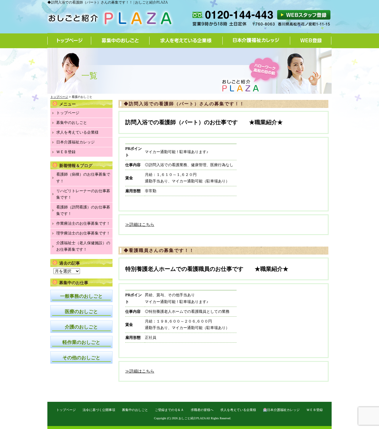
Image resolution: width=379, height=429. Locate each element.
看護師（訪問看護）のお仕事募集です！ (83, 210)
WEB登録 (310, 40)
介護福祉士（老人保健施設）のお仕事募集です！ (83, 246)
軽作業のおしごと (81, 342)
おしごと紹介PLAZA (192, 418)
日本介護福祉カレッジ (256, 40)
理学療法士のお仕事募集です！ (83, 233)
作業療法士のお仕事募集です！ (83, 223)
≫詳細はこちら (139, 224)
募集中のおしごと (120, 40)
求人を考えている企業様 (186, 40)
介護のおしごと (81, 326)
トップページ (69, 40)
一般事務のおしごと (81, 296)
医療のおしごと (81, 311)
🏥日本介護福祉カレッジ (281, 410)
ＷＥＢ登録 (66, 152)
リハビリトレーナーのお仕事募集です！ (83, 194)
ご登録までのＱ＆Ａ (169, 410)
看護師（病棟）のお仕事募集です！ (83, 177)
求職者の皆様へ (202, 410)
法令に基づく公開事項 (99, 410)
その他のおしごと (81, 357)
